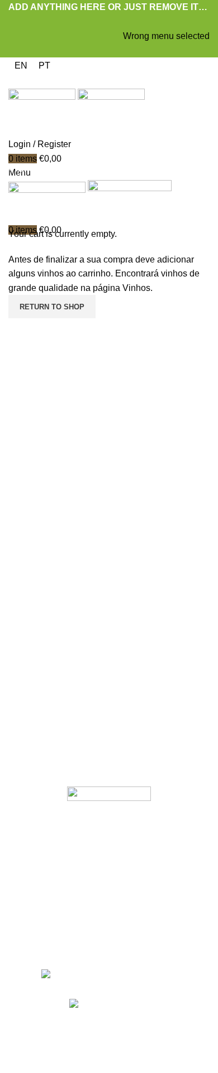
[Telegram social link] (135, 21)
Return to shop (52, 307)
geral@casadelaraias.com (109, 657)
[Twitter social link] (96, 21)
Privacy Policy (90, 1045)
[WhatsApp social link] (122, 21)
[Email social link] (109, 21)
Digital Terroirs (173, 1045)
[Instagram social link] (116, 943)
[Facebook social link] (83, 21)
